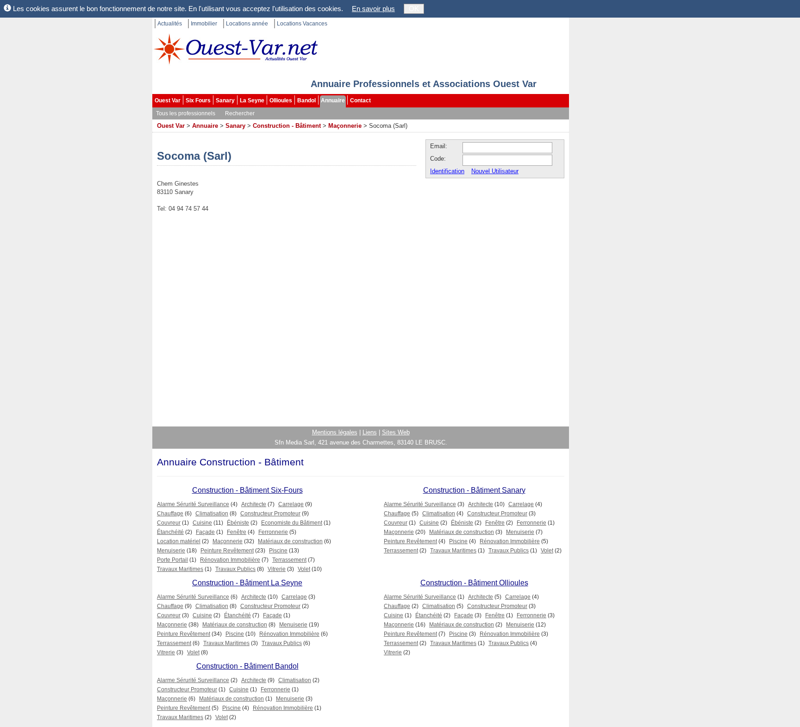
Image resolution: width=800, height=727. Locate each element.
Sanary (225, 100)
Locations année (247, 23)
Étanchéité (170, 532)
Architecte (253, 504)
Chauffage (170, 513)
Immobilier (204, 23)
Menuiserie (171, 550)
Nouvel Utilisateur (495, 171)
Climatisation (211, 513)
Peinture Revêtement (227, 550)
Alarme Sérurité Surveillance (193, 504)
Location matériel (178, 541)
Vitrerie (277, 569)
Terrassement (289, 560)
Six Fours (198, 100)
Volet (304, 569)
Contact (360, 100)
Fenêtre (236, 532)
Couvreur (169, 523)
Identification (447, 171)
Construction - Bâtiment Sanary (474, 490)
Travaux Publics (235, 569)
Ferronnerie (273, 532)
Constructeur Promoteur (270, 513)
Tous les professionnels (185, 113)
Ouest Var (168, 100)
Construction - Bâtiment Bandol (247, 666)
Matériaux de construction (290, 541)
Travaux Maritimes (180, 569)
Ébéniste (238, 523)
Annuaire (333, 100)
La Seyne (252, 100)
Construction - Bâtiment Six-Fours (247, 490)
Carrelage (291, 504)
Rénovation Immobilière (230, 560)
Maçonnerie (345, 125)
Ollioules (280, 100)
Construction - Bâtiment (287, 125)
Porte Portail (172, 560)
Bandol (306, 100)
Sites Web (396, 432)
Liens (369, 432)
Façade (205, 532)
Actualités (169, 23)
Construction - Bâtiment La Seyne (247, 583)
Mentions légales (334, 432)
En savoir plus (373, 9)
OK (414, 9)
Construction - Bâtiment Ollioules (474, 583)
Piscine (278, 550)
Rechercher (240, 113)
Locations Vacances (302, 23)
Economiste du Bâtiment (291, 523)
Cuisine (202, 523)
